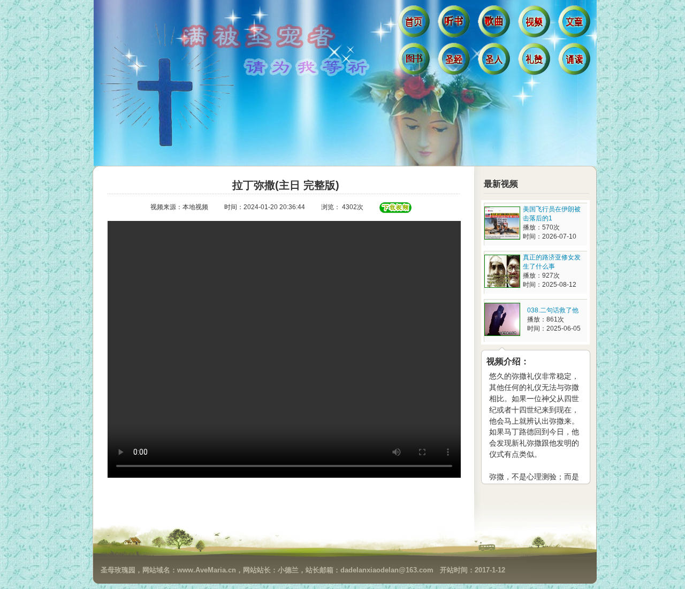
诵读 (575, 61)
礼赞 (535, 61)
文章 (575, 24)
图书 (415, 61)
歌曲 (495, 24)
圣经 (455, 61)
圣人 (495, 61)
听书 (455, 24)
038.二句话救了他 (553, 310)
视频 (535, 24)
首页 (415, 24)
